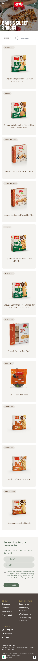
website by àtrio (7, 658)
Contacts (5, 608)
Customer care (25, 604)
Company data (22, 653)
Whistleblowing (25, 614)
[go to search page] (35, 4)
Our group (6, 604)
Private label (7, 615)
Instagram (9, 630)
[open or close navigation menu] (3, 4)
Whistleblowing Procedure (25, 619)
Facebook (9, 633)
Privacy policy (6, 655)
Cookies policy (16, 655)
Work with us (7, 611)
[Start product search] (33, 38)
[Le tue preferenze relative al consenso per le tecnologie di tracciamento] (4, 657)
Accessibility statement (24, 609)
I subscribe (11, 585)
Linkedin (8, 637)
